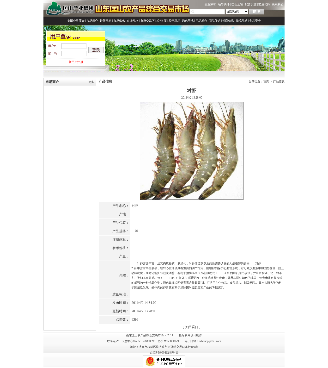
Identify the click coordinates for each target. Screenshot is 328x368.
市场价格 (132, 20)
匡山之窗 (237, 4)
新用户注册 (76, 62)
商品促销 (214, 20)
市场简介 (92, 20)
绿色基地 (188, 20)
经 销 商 (162, 20)
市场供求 (119, 20)
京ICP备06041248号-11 (164, 352)
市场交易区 (147, 20)
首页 (266, 81)
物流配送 (241, 20)
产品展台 (201, 20)
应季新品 (174, 20)
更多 (91, 82)
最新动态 (105, 20)
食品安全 (255, 20)
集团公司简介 (76, 20)
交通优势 (264, 4)
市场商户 (52, 82)
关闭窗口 (191, 327)
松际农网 (184, 335)
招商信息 (228, 20)
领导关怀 (224, 4)
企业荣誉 (210, 4)
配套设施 (250, 4)
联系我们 (277, 4)
